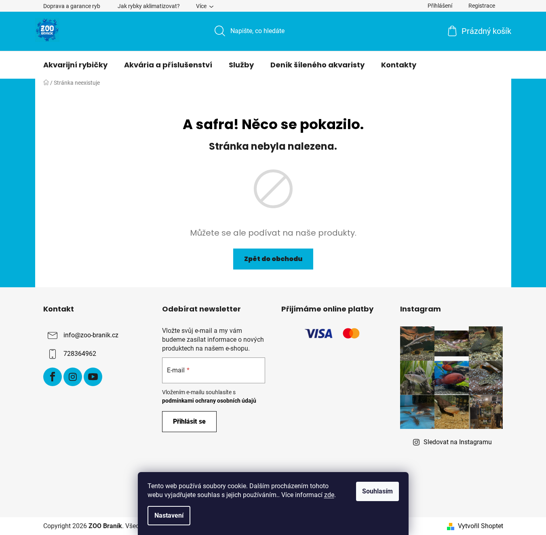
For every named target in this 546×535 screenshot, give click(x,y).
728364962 (79, 353)
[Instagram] (72, 377)
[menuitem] (75, 65)
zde (329, 495)
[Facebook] (52, 377)
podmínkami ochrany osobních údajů (209, 400)
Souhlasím (377, 491)
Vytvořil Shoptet (480, 526)
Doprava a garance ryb (71, 6)
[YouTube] (93, 377)
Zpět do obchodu (273, 258)
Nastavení (168, 515)
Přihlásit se (189, 421)
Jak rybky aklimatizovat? (149, 6)
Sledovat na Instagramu (458, 442)
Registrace (481, 5)
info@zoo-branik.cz (90, 335)
